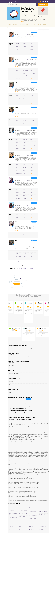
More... (31, 52)
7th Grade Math (32, 49)
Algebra (31, 51)
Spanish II (24, 43)
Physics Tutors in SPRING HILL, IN (13, 510)
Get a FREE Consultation (22, 268)
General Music (32, 100)
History (31, 167)
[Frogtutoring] (10, 1)
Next (26, 262)
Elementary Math (33, 46)
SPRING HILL (16, 4)
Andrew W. (16, 240)
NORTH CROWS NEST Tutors (42, 526)
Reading (24, 73)
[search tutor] (37, 4)
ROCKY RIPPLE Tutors (31, 529)
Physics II (24, 51)
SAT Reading (32, 120)
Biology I (17, 189)
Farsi (23, 101)
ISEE (23, 100)
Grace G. (16, 177)
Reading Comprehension (26, 75)
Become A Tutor (21, 1)
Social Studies (17, 234)
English (17, 73)
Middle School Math (18, 51)
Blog (31, 1)
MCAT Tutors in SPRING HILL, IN (23, 510)
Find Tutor (16, 1)
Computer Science (18, 198)
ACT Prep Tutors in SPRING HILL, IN (23, 507)
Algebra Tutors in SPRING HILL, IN (33, 515)
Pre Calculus (32, 43)
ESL (23, 103)
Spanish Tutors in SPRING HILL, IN (33, 518)
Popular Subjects (11, 505)
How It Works (27, 1)
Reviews (35, 1)
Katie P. (16, 202)
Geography (17, 148)
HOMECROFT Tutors (41, 529)
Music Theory (32, 95)
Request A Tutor (12, 268)
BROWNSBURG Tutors (11, 529)
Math (31, 75)
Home (8, 4)
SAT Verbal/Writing (25, 123)
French (24, 214)
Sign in (39, 1)
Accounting (24, 167)
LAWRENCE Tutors (21, 526)
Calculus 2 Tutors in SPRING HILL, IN (43, 514)
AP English (24, 46)
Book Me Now (34, 32)
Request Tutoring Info (43, 4)
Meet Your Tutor (31, 268)
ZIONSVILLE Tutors (21, 529)
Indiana (13, 4)
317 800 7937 (45, 1)
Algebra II (24, 49)
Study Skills (24, 95)
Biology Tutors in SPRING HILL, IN (23, 516)
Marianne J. (17, 221)
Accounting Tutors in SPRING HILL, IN (43, 511)
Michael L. (16, 82)
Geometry (24, 198)
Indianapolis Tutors (11, 526)
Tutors (10, 4)
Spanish (17, 217)
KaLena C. (16, 107)
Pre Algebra (24, 142)
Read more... (23, 21)
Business (17, 164)
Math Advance (17, 49)
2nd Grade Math (18, 46)
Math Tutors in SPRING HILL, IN (12, 507)
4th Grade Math (18, 43)
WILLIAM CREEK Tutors (31, 526)
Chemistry (24, 253)
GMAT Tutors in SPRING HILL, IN (23, 513)
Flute (31, 98)
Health (17, 75)
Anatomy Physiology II (18, 256)
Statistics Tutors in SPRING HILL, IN (13, 517)
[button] (43, 10)
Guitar (31, 101)
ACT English (24, 120)
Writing (31, 70)
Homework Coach (18, 78)
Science (17, 103)
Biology (17, 70)
